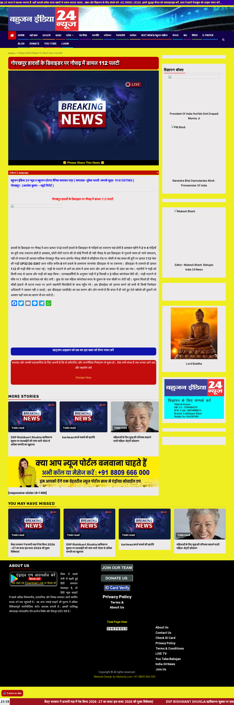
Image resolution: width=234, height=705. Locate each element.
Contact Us (163, 632)
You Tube (50, 43)
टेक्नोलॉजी (120, 35)
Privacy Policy (165, 643)
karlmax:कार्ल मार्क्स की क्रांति (78, 437)
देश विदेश (83, 35)
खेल (185, 35)
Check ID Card (165, 638)
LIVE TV (161, 653)
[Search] (223, 39)
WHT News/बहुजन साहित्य (154, 35)
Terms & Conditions (170, 648)
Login (65, 43)
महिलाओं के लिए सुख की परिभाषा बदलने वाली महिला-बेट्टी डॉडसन (132, 439)
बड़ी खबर (34, 35)
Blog (21, 43)
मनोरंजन (107, 35)
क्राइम (58, 35)
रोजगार (175, 35)
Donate (34, 43)
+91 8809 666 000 (144, 676)
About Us (162, 627)
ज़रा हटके (46, 35)
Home (21, 35)
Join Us (161, 669)
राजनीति (95, 35)
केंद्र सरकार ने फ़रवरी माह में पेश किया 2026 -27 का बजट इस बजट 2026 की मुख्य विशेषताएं (33, 548)
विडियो (195, 35)
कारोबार (133, 35)
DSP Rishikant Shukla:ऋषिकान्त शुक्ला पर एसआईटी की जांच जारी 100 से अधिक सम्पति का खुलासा (31, 441)
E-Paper (207, 35)
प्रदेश (68, 35)
